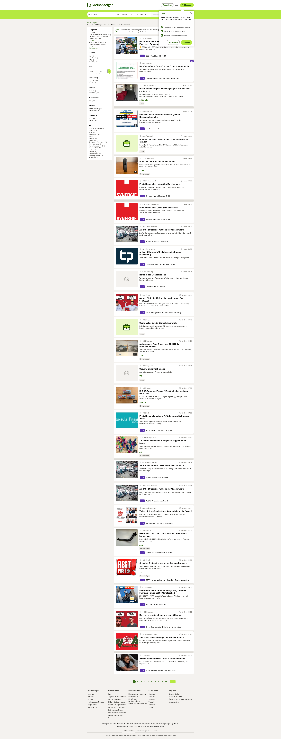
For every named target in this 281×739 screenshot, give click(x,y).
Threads (151, 702)
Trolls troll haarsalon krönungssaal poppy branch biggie (162, 441)
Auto (165, 735)
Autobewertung (174, 702)
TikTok (151, 707)
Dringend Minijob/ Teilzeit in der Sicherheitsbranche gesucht (163, 140)
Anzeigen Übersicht (175, 697)
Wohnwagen (172, 735)
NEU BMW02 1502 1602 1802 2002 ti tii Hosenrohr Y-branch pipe (163, 534)
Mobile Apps (92, 707)
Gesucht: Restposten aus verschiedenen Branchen (163, 563)
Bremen (91, 136)
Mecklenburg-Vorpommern (96, 142)
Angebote (91, 81)
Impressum (112, 718)
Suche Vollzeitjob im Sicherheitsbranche (158, 323)
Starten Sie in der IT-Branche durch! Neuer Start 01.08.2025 (161, 299)
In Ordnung (92, 62)
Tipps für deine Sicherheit (117, 697)
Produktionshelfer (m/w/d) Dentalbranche (158, 207)
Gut (90, 60)
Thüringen (92, 157)
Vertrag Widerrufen (114, 699)
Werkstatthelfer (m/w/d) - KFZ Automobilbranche (162, 658)
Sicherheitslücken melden (117, 702)
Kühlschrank (159, 735)
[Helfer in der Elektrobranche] (127, 279)
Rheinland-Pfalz (93, 148)
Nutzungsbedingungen (116, 715)
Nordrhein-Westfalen (95, 146)
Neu (90, 56)
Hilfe (109, 694)
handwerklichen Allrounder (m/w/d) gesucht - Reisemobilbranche (160, 115)
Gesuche (91, 83)
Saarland (91, 150)
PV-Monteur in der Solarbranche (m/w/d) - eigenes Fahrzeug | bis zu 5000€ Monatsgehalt (162, 591)
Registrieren (173, 42)
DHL (90, 118)
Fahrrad (148, 735)
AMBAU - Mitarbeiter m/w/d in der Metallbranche (161, 230)
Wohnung (108, 735)
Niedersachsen (93, 144)
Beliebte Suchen (174, 694)
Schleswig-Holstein (94, 155)
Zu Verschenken (121, 735)
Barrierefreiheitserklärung (117, 707)
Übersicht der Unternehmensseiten (181, 699)
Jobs (90, 33)
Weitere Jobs (93, 38)
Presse (90, 699)
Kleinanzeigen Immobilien (137, 694)
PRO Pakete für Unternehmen (134, 700)
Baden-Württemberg (95, 128)
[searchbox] (103, 14)
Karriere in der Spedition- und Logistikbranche (161, 615)
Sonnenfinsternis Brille (134, 735)
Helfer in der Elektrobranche (152, 274)
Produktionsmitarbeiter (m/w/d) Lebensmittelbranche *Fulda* (164, 417)
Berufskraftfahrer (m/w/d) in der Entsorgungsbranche (164, 66)
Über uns (91, 694)
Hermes (91, 120)
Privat (90, 91)
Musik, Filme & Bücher (95, 42)
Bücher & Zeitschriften (96, 44)
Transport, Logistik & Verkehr (98, 36)
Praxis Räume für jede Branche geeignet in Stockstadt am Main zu (164, 89)
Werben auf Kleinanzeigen (137, 703)
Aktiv (90, 101)
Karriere (91, 697)
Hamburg (91, 138)
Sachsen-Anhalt (93, 154)
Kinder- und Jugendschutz (117, 704)
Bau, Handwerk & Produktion (98, 35)
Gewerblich (92, 93)
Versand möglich (94, 109)
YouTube (152, 697)
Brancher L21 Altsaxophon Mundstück (157, 161)
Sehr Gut (91, 58)
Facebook (152, 694)
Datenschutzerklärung (115, 710)
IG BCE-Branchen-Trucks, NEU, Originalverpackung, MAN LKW (163, 392)
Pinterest (152, 704)
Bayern (91, 130)
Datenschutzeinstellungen (117, 712)
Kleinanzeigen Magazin (96, 702)
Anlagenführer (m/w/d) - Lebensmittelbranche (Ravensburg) (160, 253)
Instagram (152, 699)
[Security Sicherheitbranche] (127, 373)
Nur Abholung (93, 110)
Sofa (153, 735)
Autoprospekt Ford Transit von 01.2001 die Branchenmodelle (159, 345)
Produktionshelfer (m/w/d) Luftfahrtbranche (159, 184)
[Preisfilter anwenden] (109, 71)
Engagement (92, 704)
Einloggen (186, 42)
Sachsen (91, 152)
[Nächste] (173, 681)
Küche (143, 735)
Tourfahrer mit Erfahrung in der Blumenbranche (161, 637)
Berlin (90, 132)
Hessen (91, 140)
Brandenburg (92, 134)
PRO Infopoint (133, 697)
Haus (113, 735)
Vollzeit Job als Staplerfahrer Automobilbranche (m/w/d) (165, 511)
